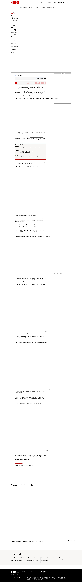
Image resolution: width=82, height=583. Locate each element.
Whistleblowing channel (54, 577)
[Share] (45, 78)
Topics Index (42, 572)
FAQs (32, 572)
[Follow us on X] (14, 577)
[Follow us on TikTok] (16, 577)
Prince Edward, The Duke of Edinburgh (24, 465)
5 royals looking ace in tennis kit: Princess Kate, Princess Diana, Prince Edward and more (17, 559)
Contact (32, 571)
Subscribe (61, 2)
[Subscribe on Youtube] (17, 577)
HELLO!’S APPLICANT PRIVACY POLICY (60, 578)
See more (69, 485)
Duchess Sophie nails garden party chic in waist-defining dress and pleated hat (32, 148)
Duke (33, 91)
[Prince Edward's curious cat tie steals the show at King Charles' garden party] (67, 2)
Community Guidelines (44, 577)
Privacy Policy (63, 577)
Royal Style (13, 13)
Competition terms (40, 578)
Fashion (12, 12)
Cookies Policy (36, 577)
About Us (23, 571)
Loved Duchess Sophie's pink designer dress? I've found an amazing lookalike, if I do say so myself (32, 559)
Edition (50, 2)
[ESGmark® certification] (17, 572)
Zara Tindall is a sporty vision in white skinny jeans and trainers (30, 156)
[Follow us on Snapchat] (19, 577)
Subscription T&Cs (43, 571)
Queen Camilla (26, 88)
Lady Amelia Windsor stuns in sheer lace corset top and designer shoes (47, 559)
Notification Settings (31, 578)
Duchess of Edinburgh (41, 91)
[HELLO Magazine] (15, 2)
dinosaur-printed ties (37, 456)
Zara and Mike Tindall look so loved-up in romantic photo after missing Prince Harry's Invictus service (31, 152)
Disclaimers (29, 577)
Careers (28, 579)
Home (12, 11)
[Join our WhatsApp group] (24, 577)
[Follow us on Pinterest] (21, 577)
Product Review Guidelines (37, 579)
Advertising (24, 572)
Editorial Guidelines (49, 578)
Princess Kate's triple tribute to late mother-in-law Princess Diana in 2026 (27, 541)
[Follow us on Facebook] (12, 577)
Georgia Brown (20, 75)
